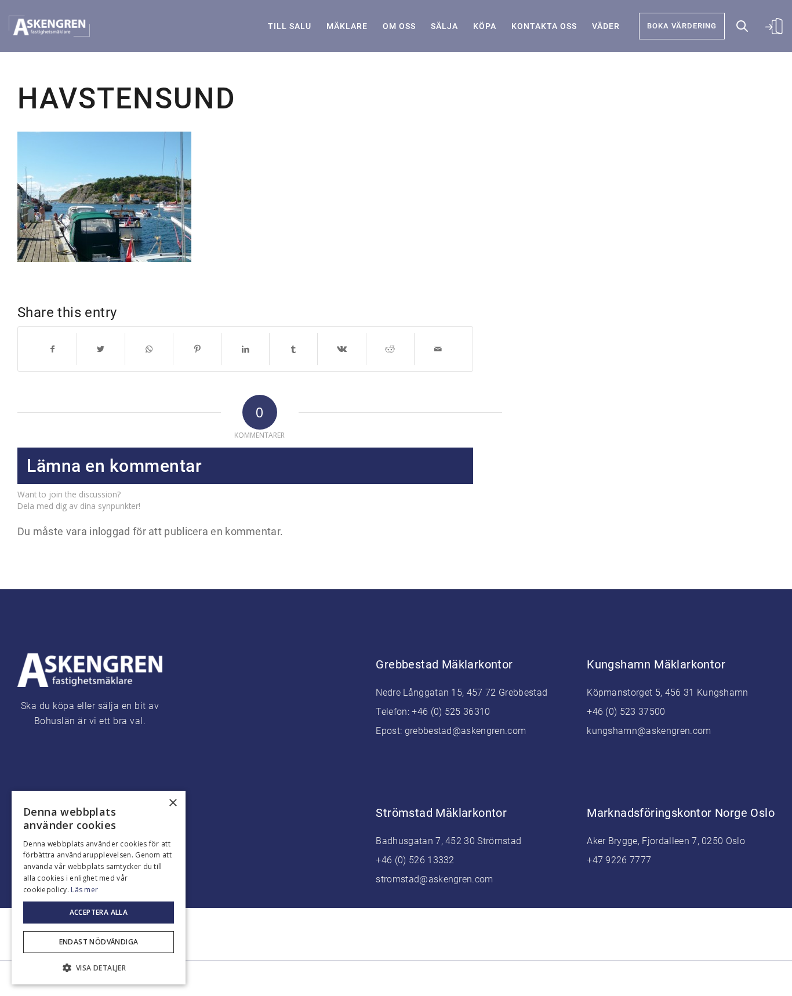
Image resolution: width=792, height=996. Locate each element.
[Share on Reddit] (390, 349)
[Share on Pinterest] (197, 349)
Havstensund (126, 98)
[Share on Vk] (341, 349)
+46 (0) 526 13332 (415, 860)
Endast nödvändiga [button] (99, 942)
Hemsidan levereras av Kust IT (486, 978)
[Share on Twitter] (101, 349)
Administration (394, 978)
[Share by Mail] (438, 349)
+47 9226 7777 (619, 860)
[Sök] (742, 26)
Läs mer (84, 890)
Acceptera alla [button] (99, 912)
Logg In (772, 23)
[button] (98, 967)
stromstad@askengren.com (434, 879)
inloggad (109, 531)
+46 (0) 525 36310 (451, 711)
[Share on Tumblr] (293, 349)
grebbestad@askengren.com (465, 730)
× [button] (172, 803)
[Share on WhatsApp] (149, 349)
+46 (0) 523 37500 (626, 711)
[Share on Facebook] (52, 349)
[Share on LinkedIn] (245, 349)
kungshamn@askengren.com (649, 730)
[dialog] (99, 887)
